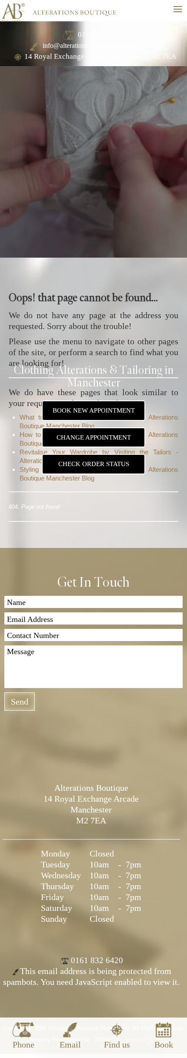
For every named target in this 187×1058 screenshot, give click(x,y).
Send (19, 701)
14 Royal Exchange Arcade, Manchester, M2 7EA (100, 56)
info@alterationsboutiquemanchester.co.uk (100, 45)
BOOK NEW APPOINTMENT (94, 410)
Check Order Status (93, 463)
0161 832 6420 (101, 34)
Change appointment (94, 437)
